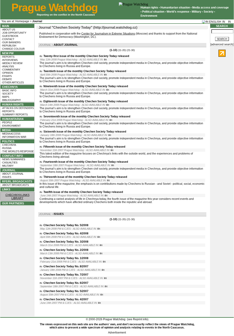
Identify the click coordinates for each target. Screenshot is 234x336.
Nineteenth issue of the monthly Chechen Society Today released (85, 86)
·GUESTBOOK (9, 36)
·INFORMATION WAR (13, 136)
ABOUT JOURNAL (66, 44)
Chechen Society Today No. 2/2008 (65, 250)
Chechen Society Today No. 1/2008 (65, 258)
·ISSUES (6, 177)
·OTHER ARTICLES (12, 82)
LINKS (5, 189)
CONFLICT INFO (12, 155)
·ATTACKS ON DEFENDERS (17, 108)
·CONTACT (7, 39)
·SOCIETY (7, 93)
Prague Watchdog (54, 8)
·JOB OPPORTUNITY (13, 32)
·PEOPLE (6, 122)
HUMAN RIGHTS (12, 104)
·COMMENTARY (10, 69)
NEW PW (7, 53)
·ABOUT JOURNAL (12, 173)
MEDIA (6, 130)
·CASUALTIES (9, 162)
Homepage (22, 21)
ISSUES (59, 214)
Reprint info (140, 319)
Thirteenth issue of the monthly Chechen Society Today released (85, 177)
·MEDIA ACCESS (10, 133)
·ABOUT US (8, 29)
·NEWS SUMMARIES (13, 159)
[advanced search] (221, 44)
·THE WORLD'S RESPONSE (17, 151)
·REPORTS (7, 56)
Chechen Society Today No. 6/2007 (65, 283)
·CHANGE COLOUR (13, 48)
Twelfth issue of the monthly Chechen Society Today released (83, 192)
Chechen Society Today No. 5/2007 (65, 291)
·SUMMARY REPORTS (14, 114)
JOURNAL (8, 170)
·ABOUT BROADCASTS (15, 185)
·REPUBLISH (8, 45)
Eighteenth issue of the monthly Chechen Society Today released (85, 101)
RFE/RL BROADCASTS (16, 181)
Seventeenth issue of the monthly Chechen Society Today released (86, 116)
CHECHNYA (9, 87)
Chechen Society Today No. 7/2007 (65, 274)
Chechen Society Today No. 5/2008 (65, 225)
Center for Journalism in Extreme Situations (108, 33)
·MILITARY (7, 165)
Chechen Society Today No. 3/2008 (65, 241)
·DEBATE (6, 79)
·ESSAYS (6, 76)
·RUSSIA (6, 148)
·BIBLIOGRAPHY (11, 100)
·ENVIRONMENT (11, 125)
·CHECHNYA (8, 145)
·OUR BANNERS (11, 42)
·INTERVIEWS (9, 60)
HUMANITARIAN (12, 119)
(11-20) (122, 50)
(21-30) (131, 50)
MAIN (5, 26)
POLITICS (7, 141)
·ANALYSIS (7, 66)
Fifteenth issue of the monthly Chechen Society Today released (84, 146)
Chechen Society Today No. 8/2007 (65, 266)
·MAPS (5, 96)
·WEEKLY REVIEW (11, 63)
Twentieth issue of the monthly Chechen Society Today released (84, 71)
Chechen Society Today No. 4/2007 (65, 299)
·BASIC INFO (8, 90)
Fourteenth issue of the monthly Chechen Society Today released (85, 161)
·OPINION (7, 72)
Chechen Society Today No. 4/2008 (65, 233)
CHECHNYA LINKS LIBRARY (17, 196)
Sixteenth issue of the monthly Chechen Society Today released (84, 131)
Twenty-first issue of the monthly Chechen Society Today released (86, 56)
